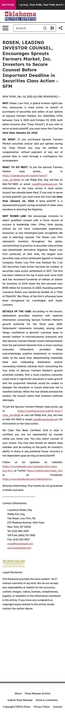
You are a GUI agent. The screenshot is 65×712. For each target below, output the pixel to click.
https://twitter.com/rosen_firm (45, 470)
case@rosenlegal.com (45, 184)
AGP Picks (8, 4)
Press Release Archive (37, 693)
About (18, 693)
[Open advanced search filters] (52, 28)
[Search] (45, 28)
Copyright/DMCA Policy (17, 706)
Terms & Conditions (47, 700)
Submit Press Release (20, 700)
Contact (57, 706)
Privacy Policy (42, 706)
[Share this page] (60, 28)
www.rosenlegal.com (19, 547)
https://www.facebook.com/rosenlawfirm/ (27, 479)
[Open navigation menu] (5, 28)
